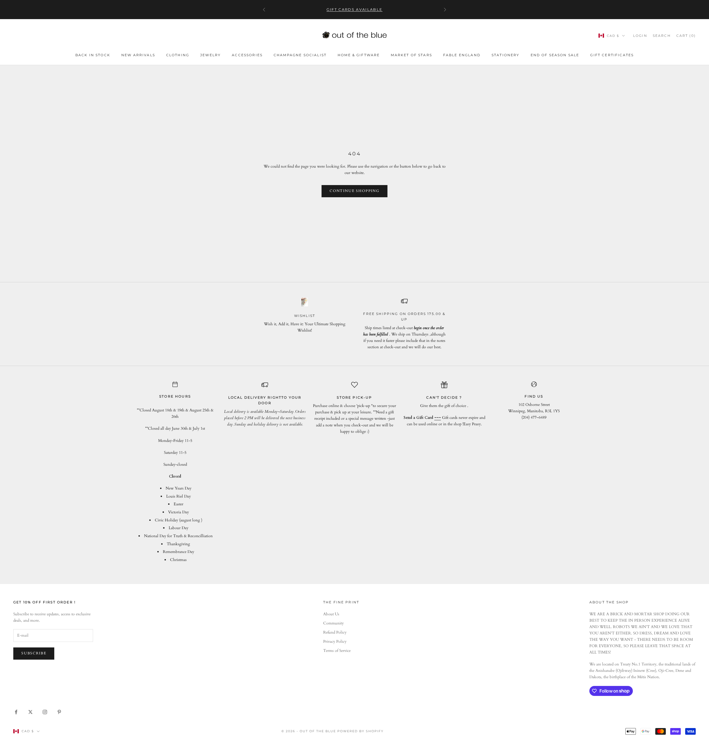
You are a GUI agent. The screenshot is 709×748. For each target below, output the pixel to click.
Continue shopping (354, 190)
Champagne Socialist (300, 55)
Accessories (247, 55)
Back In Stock (92, 55)
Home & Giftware (359, 55)
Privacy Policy (334, 641)
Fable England (462, 55)
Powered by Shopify (360, 731)
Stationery (506, 55)
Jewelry (210, 55)
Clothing (177, 55)
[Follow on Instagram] (45, 712)
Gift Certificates (612, 55)
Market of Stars (411, 55)
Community (333, 623)
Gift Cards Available (355, 8)
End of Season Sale (555, 55)
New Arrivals (138, 55)
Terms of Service (337, 650)
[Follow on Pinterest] (59, 712)
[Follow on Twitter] (30, 712)
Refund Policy (334, 632)
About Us (331, 614)
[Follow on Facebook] (16, 712)
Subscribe (33, 653)
